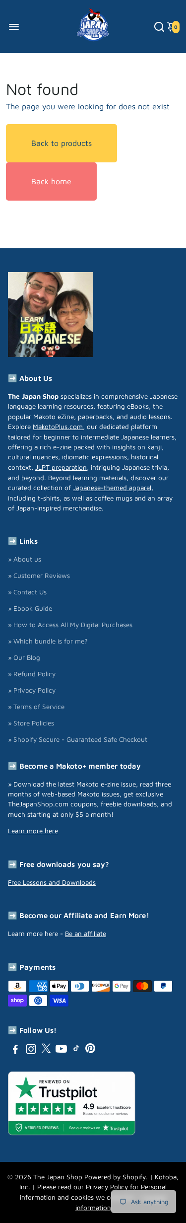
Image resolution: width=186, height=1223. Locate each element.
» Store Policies (31, 723)
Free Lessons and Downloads (52, 882)
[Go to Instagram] (31, 1050)
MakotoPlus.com (58, 427)
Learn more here (33, 831)
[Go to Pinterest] (90, 1050)
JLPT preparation (61, 467)
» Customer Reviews (39, 575)
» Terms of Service (36, 707)
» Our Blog (24, 657)
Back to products (61, 143)
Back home (51, 181)
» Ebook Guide (30, 608)
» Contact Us (27, 592)
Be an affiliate (85, 933)
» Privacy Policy (32, 690)
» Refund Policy (32, 674)
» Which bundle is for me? (48, 641)
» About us (24, 559)
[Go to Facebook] (15, 1050)
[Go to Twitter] (46, 1050)
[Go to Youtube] (61, 1050)
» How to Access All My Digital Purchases (70, 625)
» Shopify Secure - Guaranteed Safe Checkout (77, 739)
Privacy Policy (107, 1187)
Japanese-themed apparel (112, 488)
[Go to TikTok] (76, 1050)
